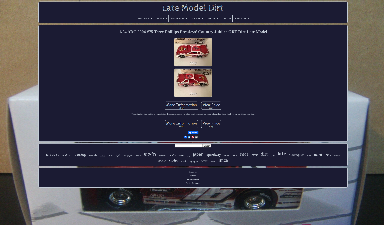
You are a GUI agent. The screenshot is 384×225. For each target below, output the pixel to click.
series (173, 160)
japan (198, 154)
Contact (193, 176)
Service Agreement (193, 183)
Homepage (193, 172)
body (181, 155)
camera (337, 155)
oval (183, 161)
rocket (102, 156)
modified (67, 155)
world (272, 156)
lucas (110, 155)
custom (213, 162)
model (150, 154)
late (282, 154)
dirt (264, 154)
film (328, 155)
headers (162, 155)
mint (318, 154)
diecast (52, 154)
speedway (214, 155)
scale (162, 161)
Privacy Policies (193, 179)
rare (255, 155)
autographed (128, 155)
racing (80, 154)
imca (223, 160)
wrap (188, 156)
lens (309, 155)
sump (226, 155)
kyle (118, 155)
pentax (172, 155)
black (234, 155)
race (244, 154)
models (93, 155)
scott (204, 161)
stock (138, 155)
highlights (193, 161)
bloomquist (296, 155)
